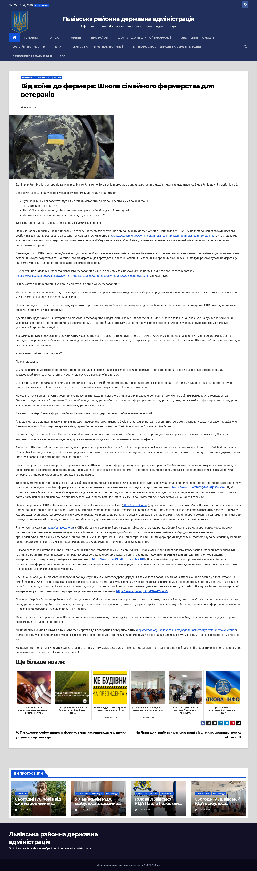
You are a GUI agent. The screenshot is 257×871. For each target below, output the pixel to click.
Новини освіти (203, 794)
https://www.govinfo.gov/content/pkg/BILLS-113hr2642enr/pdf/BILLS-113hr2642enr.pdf (162, 235)
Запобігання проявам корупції (98, 46)
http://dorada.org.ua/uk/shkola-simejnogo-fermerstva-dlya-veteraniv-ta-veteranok (186, 630)
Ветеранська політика (147, 794)
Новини (75, 37)
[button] (245, 46)
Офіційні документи (29, 46)
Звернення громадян (198, 37)
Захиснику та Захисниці (32, 56)
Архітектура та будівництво (89, 794)
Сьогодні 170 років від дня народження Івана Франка (38, 803)
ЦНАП (59, 46)
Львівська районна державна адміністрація (128, 19)
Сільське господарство (49, 78)
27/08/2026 (24, 810)
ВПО (62, 56)
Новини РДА (28, 78)
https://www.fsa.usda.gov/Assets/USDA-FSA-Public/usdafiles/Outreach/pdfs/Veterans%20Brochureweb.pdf (83, 275)
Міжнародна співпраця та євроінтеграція (167, 46)
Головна (31, 37)
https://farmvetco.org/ (135, 505)
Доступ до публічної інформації (145, 37)
